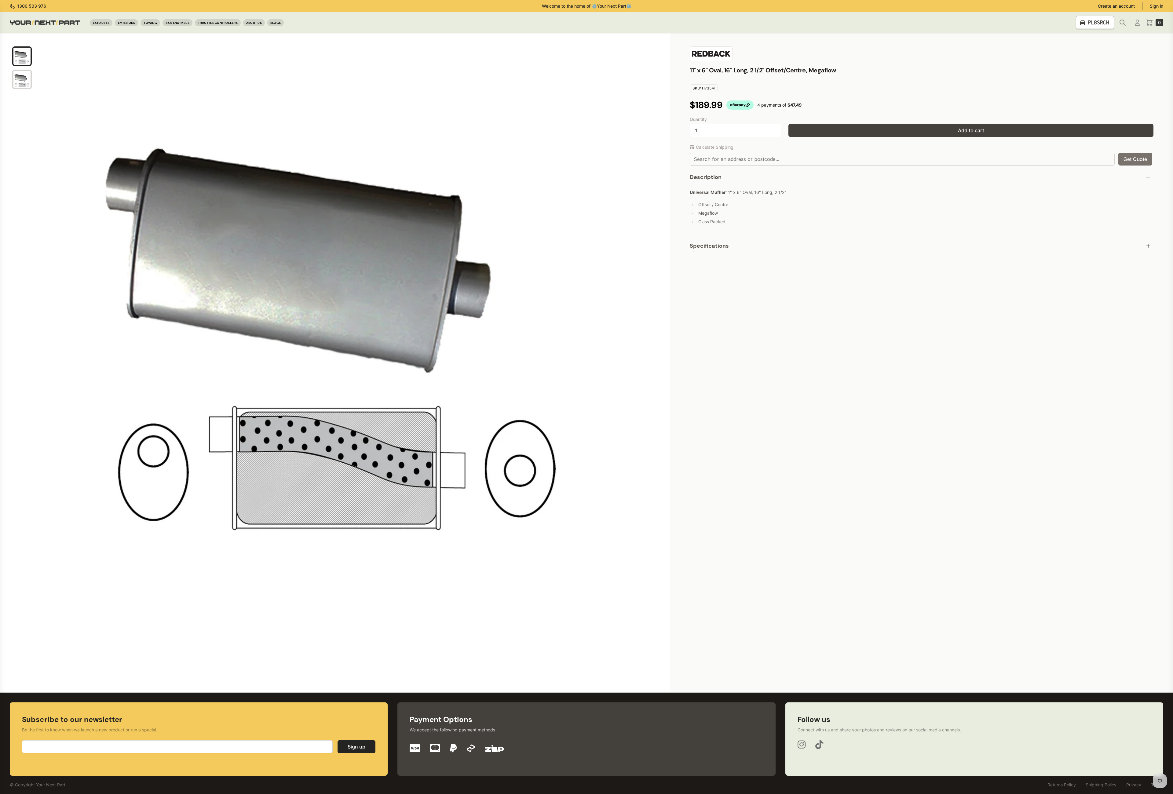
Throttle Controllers (218, 23)
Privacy (1133, 784)
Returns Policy (1061, 784)
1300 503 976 (31, 6)
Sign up (356, 747)
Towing (150, 23)
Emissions (126, 23)
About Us (254, 23)
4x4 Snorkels (177, 23)
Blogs (275, 23)
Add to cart (971, 130)
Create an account (1116, 6)
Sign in (1156, 6)
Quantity (698, 119)
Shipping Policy (1101, 784)
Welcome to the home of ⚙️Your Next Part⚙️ (586, 6)
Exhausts (101, 23)
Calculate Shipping (714, 147)
